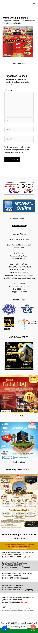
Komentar (9, 90)
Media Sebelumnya (19, 64)
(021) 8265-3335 (22, 264)
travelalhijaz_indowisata (23, 275)
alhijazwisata (23, 272)
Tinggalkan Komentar (11, 21)
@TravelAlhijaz (22, 270)
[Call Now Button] (5, 628)
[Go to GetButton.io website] (33, 631)
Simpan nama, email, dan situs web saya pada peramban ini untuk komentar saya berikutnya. (17, 150)
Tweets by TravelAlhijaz (19, 218)
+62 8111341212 (24, 267)
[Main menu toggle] (33, 3)
